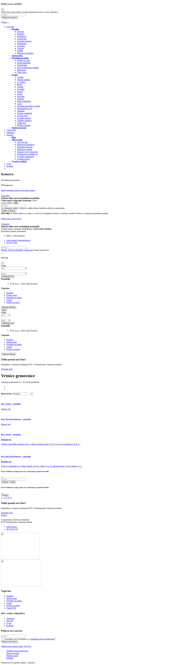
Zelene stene (11, 295)
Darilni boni (22, 65)
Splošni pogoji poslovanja (17, 651)
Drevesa (20, 31)
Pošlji (13, 482)
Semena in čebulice (25, 53)
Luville (20, 87)
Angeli (20, 92)
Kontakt (9, 166)
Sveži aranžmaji (23, 63)
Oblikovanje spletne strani (12, 646)
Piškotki (9, 658)
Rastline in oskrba (24, 149)
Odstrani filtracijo (8, 307)
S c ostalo (21, 82)
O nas (8, 164)
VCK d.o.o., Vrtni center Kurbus (23, 284)
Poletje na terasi (13, 302)
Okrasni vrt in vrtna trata (27, 152)
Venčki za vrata (23, 60)
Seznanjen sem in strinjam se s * (30, 639)
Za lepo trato (22, 116)
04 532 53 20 (12, 529)
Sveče (19, 94)
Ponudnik (5, 279)
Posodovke (21, 43)
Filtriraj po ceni (7, 276)
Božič (19, 84)
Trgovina (10, 27)
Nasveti (9, 135)
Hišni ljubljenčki (24, 101)
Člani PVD (11, 130)
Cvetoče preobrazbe (25, 156)
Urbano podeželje (24, 113)
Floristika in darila (14, 298)
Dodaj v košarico (8, 211)
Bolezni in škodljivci (25, 144)
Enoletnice (21, 36)
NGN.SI (27, 646)
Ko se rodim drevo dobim (28, 68)
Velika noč (21, 123)
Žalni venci (22, 72)
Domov (4, 250)
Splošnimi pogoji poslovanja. (42, 639)
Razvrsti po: (7, 394)
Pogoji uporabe (12, 653)
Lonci (19, 104)
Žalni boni (21, 70)
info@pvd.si (11, 527)
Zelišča (20, 51)
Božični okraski (23, 125)
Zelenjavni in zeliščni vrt (27, 154)
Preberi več (6, 409)
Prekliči (5, 482)
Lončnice (21, 46)
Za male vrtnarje (24, 118)
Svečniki (20, 96)
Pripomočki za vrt (24, 108)
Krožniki (21, 89)
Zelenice (20, 34)
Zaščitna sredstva (24, 120)
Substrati (20, 111)
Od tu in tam (22, 142)
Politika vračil (12, 656)
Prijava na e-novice (9, 18)
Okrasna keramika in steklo (28, 106)
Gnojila (20, 77)
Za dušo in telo (23, 159)
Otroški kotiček (23, 80)
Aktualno (10, 132)
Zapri (4, 310)
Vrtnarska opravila (25, 147)
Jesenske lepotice (24, 41)
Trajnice (20, 48)
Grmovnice (22, 39)
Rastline (20, 250)
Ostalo (9, 300)
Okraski (20, 99)
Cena (3, 266)
